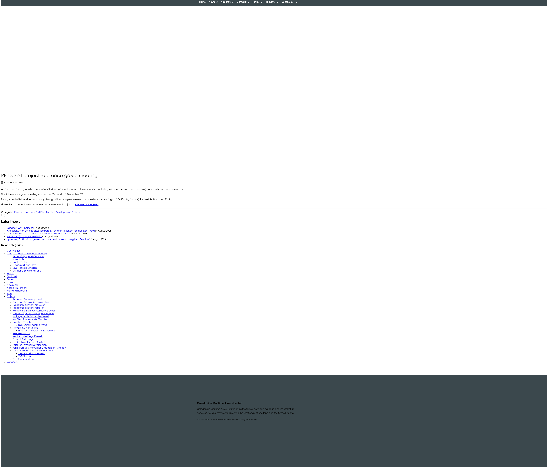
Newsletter (12, 285)
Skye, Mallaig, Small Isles (25, 267)
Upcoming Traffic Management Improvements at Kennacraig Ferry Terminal (48, 239)
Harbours (270, 1)
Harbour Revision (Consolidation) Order (34, 310)
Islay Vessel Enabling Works (32, 324)
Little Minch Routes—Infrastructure (36, 330)
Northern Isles (20, 262)
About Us (226, 1)
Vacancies (12, 362)
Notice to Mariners (17, 287)
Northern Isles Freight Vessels (28, 336)
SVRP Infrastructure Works (31, 353)
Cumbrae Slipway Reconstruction (31, 302)
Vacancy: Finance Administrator (24, 236)
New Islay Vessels (22, 322)
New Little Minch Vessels (25, 327)
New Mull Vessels (21, 333)
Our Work (241, 1)
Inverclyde (18, 259)
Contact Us (287, 1)
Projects (76, 212)
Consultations (14, 250)
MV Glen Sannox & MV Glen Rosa (31, 319)
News (212, 1)
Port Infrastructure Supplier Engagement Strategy (39, 347)
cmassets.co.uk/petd (86, 204)
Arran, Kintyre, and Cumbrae (28, 256)
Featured (12, 276)
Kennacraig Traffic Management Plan (33, 313)
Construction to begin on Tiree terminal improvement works (39, 233)
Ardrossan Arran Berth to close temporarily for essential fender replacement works (51, 230)
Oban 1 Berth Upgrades (25, 339)
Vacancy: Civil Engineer (20, 227)
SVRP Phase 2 (25, 356)
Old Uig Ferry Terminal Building (29, 342)
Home (202, 1)
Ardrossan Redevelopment (27, 299)
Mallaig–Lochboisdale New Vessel (31, 316)
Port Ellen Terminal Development (53, 212)
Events (10, 273)
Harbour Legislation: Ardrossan (29, 304)
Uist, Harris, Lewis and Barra (27, 270)
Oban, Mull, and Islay (24, 265)
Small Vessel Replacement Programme (33, 350)
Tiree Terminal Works (23, 359)
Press (9, 293)
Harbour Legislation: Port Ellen (28, 307)
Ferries (255, 1)
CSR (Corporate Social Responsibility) (27, 253)
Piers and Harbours (24, 212)
